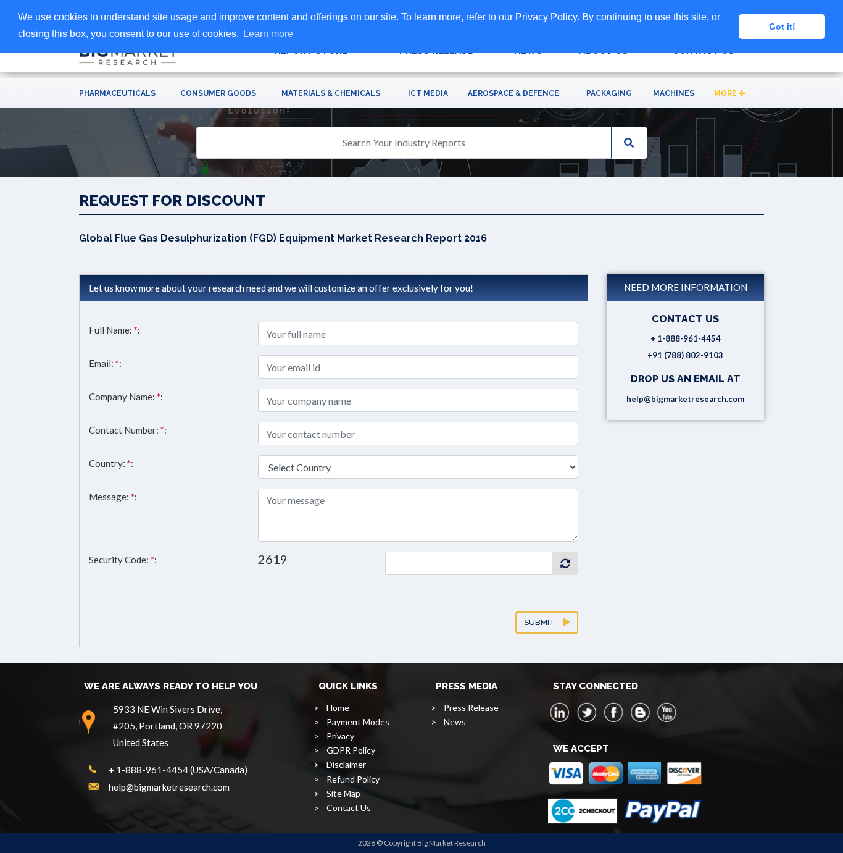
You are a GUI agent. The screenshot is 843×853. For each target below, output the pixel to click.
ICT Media (428, 93)
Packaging (609, 93)
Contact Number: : (128, 429)
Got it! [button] (782, 27)
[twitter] (587, 712)
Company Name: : (126, 396)
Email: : (105, 363)
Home (337, 707)
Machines (673, 93)
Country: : (111, 463)
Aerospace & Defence (513, 93)
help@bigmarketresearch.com (685, 399)
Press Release (471, 707)
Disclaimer (346, 764)
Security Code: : (123, 559)
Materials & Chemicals (330, 93)
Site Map (343, 793)
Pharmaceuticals (117, 93)
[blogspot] (640, 712)
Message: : (113, 496)
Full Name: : (114, 329)
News (455, 721)
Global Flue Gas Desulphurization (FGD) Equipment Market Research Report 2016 (283, 238)
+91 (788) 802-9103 (685, 355)
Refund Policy (353, 779)
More (726, 93)
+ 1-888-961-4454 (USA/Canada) (178, 769)
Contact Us (348, 807)
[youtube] (666, 712)
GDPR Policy (350, 750)
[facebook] (613, 712)
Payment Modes (357, 721)
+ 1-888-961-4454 (685, 338)
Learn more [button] (268, 33)
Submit (543, 622)
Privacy (340, 736)
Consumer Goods (218, 93)
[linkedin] (560, 712)
